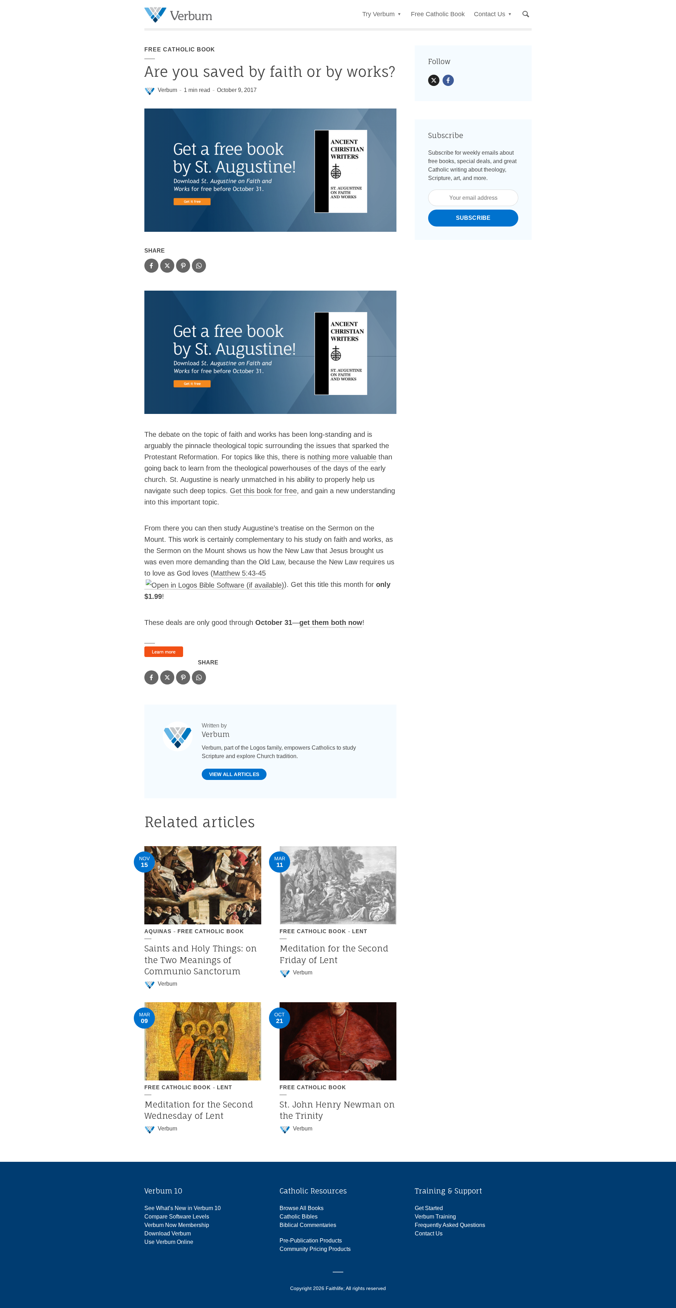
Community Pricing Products (315, 1249)
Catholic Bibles (299, 1217)
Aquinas (157, 931)
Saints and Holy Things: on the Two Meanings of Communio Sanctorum (200, 960)
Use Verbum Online (168, 1242)
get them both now (330, 622)
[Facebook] (448, 80)
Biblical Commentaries (308, 1225)
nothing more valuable (341, 457)
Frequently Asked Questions (450, 1225)
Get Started (429, 1208)
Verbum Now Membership (176, 1225)
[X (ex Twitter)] (433, 80)
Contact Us (429, 1233)
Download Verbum (167, 1233)
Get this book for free (263, 491)
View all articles (234, 774)
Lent (359, 931)
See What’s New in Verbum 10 (182, 1208)
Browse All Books (302, 1208)
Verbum (167, 90)
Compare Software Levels (176, 1217)
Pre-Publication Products (311, 1241)
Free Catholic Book (438, 14)
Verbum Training (435, 1217)
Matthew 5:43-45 (239, 573)
